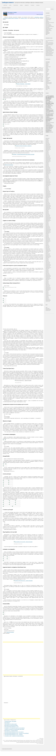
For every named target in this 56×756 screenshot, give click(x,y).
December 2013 (48, 264)
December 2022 (48, 181)
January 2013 (48, 274)
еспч (51, 126)
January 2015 (48, 254)
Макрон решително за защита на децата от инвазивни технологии (49, 54)
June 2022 (47, 187)
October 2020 (48, 207)
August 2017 (47, 241)
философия (47, 87)
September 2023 (48, 172)
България (48, 107)
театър (47, 85)
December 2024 (48, 157)
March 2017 (47, 245)
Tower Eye (7, 740)
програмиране (48, 80)
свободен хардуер (48, 83)
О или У (52, 113)
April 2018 (47, 236)
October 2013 (48, 266)
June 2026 (47, 140)
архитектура (47, 62)
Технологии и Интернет (50, 122)
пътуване (32, 5)
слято (47, 132)
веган (24, 740)
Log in (46, 307)
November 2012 (48, 276)
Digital (48, 100)
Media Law (50, 103)
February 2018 (48, 238)
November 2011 (48, 288)
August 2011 (47, 290)
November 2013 (48, 265)
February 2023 (48, 179)
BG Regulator (48, 99)
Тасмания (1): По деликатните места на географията (15, 727)
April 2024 (47, 165)
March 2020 (47, 214)
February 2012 (48, 285)
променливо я (48, 129)
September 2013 (48, 267)
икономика (47, 69)
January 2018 (48, 239)
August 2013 (47, 268)
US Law (48, 105)
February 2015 (48, 253)
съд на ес (51, 131)
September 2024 (48, 160)
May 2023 (47, 176)
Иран (49, 112)
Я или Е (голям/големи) (50, 125)
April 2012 (47, 283)
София (47, 121)
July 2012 (47, 280)
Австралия (10, 740)
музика (47, 75)
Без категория (48, 106)
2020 (46, 95)
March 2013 (47, 273)
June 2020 (47, 211)
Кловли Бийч (28, 740)
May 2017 (47, 243)
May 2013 (47, 271)
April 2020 (47, 213)
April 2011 (47, 294)
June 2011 (47, 292)
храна (47, 89)
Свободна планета (8, 2)
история (47, 71)
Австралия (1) (7, 722)
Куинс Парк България (49, 28)
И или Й (47, 112)
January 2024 (48, 168)
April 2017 (47, 244)
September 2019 (48, 220)
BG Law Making (50, 97)
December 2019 (48, 217)
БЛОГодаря (47, 23)
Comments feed (48, 309)
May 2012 (47, 282)
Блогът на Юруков (48, 25)
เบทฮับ (46, 34)
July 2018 (47, 233)
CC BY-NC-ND (41, 14)
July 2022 (47, 186)
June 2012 (47, 281)
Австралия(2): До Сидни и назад (11, 723)
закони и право (48, 66)
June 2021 (47, 199)
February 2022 (48, 191)
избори (47, 127)
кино (46, 72)
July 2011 (47, 291)
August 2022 (47, 185)
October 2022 (48, 183)
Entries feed (47, 308)
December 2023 (48, 169)
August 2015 (47, 251)
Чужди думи (49, 125)
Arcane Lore (47, 17)
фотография (48, 88)
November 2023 (48, 170)
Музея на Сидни (38, 740)
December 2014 (48, 255)
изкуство (5, 5)
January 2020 (48, 216)
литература (47, 73)
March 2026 (47, 143)
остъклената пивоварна (13, 741)
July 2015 (47, 252)
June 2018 (47, 234)
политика (47, 79)
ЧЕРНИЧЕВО (47, 33)
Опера (42, 740)
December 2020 (48, 205)
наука (10, 5)
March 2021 (47, 202)
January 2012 (48, 286)
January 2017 (48, 246)
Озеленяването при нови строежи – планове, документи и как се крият (50, 51)
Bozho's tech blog (48, 18)
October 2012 (48, 277)
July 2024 (47, 162)
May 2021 (47, 200)
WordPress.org (48, 310)
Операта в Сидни (6, 741)
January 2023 (48, 180)
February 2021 (48, 203)
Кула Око (34, 740)
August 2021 (47, 197)
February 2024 (48, 167)
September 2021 (48, 196)
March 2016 (47, 247)
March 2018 (47, 237)
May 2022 (47, 188)
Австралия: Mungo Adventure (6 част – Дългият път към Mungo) (17, 733)
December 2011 (48, 287)
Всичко (47, 109)
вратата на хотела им (9, 164)
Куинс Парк (48, 113)
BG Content (50, 95)
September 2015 (48, 250)
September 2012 (48, 278)
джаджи (47, 63)
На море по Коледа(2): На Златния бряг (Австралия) (14, 729)
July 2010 (47, 296)
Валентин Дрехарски (49, 108)
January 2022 (48, 192)
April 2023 (47, 177)
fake (51, 101)
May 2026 (47, 141)
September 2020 (48, 208)
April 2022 (47, 189)
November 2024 (48, 158)
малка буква (50, 127)
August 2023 (47, 173)
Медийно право (48, 29)
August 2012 (47, 279)
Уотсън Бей (40, 741)
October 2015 (48, 249)
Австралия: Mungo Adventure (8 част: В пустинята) (14, 731)
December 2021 (48, 193)
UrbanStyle (47, 21)
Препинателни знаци (49, 115)
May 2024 (47, 164)
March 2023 (47, 178)
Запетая (52, 111)
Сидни (37, 741)
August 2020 (47, 209)
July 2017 (47, 242)
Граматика (48, 110)
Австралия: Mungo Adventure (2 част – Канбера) (14, 734)
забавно (38, 5)
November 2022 (48, 182)
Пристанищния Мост (27, 741)
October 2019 (48, 219)
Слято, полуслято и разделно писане (49, 119)
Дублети (47, 111)
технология (16, 5)
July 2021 (47, 198)
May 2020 (47, 212)
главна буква (48, 126)
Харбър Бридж (21, 742)
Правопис (49, 115)
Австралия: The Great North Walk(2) (11, 725)
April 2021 (47, 201)
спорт (46, 84)
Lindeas (47, 20)
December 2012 (48, 275)
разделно (48, 130)
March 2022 (47, 190)
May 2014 (47, 260)
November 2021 (48, 194)
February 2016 (48, 248)
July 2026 (47, 139)
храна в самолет (26, 742)
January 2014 (48, 263)
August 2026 (47, 138)
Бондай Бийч (15, 740)
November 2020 (48, 206)
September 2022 (48, 184)
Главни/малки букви (49, 109)
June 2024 (47, 163)
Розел (32, 741)
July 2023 (47, 174)
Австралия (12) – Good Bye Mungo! (11, 730)
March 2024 (47, 166)
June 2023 (47, 175)
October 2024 (48, 159)
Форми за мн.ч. (48, 123)
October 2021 (48, 195)
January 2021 (48, 204)
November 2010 (48, 295)
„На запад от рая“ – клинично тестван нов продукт (14, 735)
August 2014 (47, 257)
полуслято (49, 128)
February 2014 (48, 262)
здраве (21, 5)
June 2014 (47, 259)
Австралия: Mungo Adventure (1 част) (12, 726)
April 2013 (47, 272)
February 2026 (48, 144)
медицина (47, 74)
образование (48, 77)
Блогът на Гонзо (48, 24)
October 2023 (48, 171)
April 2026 (47, 142)
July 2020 (47, 210)
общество (27, 5)
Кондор (31, 740)
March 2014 (47, 261)
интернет (47, 70)
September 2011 (48, 289)
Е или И (49, 111)
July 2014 (47, 258)
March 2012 (47, 284)
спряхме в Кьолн (24, 18)
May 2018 (47, 235)
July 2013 (47, 269)
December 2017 (48, 240)
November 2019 (48, 218)
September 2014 (48, 256)
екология (47, 64)
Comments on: (48, 15)
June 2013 (47, 270)
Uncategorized (48, 104)
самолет (34, 741)
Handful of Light (48, 19)
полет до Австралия (21, 741)
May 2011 (47, 293)
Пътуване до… (48, 32)
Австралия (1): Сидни (12, 12)
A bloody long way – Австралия (10, 721)
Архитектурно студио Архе (50, 22)
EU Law (48, 102)
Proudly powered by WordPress (7, 748)
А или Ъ (51, 105)
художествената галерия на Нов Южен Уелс (36, 742)
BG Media (48, 98)
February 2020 (48, 215)
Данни (51, 110)
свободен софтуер (49, 82)
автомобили (48, 61)
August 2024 (47, 161)
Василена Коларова (10, 632)
